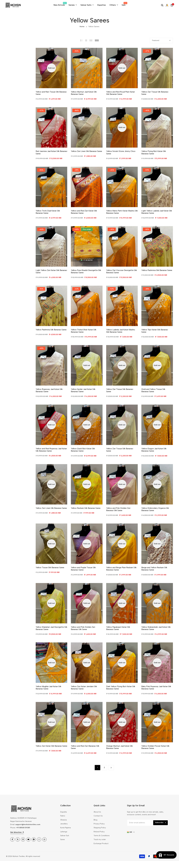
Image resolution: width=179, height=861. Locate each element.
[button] (99, 52)
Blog (95, 820)
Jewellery (64, 824)
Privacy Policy (99, 824)
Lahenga (63, 832)
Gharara (63, 820)
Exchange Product (101, 843)
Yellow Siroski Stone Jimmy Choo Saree (120, 152)
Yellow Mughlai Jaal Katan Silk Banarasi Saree (48, 687)
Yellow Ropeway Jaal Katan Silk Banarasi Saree (49, 390)
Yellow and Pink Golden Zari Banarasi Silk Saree (118, 509)
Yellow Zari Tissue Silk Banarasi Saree (154, 93)
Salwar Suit (64, 836)
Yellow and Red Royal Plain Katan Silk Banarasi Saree (120, 93)
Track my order (100, 839)
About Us (97, 812)
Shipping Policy (100, 828)
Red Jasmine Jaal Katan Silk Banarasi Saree (51, 152)
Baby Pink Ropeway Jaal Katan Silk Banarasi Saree (156, 687)
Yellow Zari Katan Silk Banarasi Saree (51, 746)
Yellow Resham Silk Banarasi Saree (85, 508)
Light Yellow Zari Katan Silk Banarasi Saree (51, 271)
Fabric (62, 816)
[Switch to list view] (81, 40)
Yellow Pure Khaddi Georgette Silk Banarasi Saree (86, 271)
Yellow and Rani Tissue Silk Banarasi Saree (51, 93)
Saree (62, 839)
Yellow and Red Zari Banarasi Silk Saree (85, 747)
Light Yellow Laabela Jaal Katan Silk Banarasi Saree (156, 212)
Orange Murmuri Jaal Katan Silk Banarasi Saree (119, 747)
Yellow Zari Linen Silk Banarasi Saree (86, 151)
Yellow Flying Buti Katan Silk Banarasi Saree (153, 152)
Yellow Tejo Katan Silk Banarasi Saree (154, 330)
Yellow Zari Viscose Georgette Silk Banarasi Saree (121, 271)
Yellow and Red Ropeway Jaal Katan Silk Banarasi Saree (51, 449)
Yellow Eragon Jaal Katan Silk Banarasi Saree (153, 449)
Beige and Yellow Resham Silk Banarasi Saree (154, 568)
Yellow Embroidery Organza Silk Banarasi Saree (155, 509)
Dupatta (63, 812)
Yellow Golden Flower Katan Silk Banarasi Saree (155, 747)
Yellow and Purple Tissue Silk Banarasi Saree (83, 568)
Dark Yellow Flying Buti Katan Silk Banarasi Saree (120, 687)
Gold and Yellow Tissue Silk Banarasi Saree (153, 390)
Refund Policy (99, 832)
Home (82, 26)
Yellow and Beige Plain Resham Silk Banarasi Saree (121, 568)
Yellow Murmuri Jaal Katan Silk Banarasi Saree (84, 93)
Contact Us (98, 816)
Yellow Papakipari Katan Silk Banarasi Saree (118, 628)
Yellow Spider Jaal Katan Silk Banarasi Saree (83, 390)
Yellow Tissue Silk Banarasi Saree (50, 567)
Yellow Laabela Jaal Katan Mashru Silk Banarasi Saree (120, 330)
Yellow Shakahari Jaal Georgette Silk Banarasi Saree (51, 628)
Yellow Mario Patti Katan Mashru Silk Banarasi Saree (122, 212)
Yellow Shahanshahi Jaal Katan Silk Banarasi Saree (156, 628)
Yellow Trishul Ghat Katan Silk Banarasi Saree (83, 330)
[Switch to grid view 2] (86, 40)
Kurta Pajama (65, 828)
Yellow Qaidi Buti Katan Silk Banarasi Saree (83, 449)
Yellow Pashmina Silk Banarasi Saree (156, 270)
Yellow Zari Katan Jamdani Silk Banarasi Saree (84, 687)
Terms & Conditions (102, 836)
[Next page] (111, 767)
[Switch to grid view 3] (91, 40)
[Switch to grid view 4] (96, 40)
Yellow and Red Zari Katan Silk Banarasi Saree (84, 212)
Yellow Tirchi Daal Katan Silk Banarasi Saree (48, 212)
